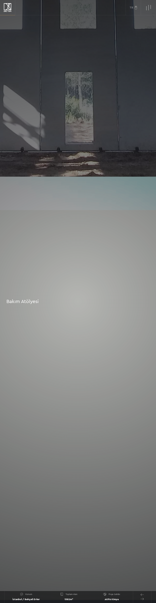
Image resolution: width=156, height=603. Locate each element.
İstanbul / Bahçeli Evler (26, 599)
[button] (142, 595)
